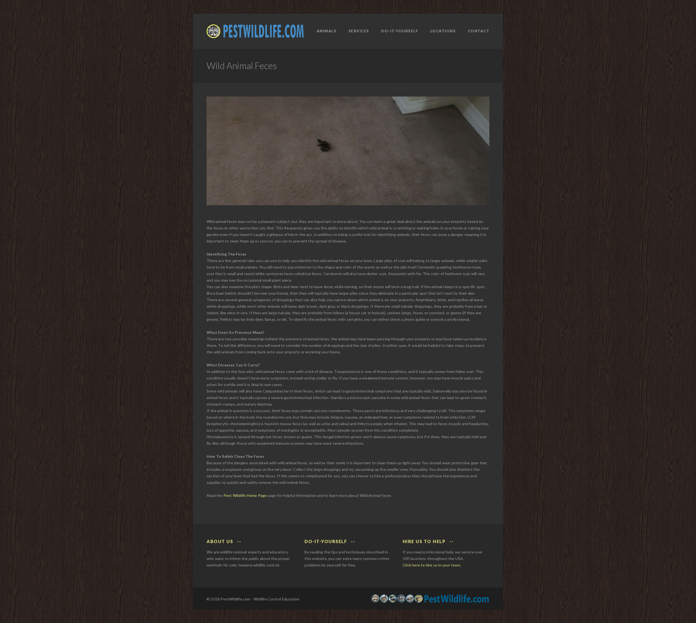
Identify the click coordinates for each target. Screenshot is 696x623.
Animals (327, 31)
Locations (443, 31)
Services (359, 31)
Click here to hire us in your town (431, 565)
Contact (479, 31)
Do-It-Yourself (399, 31)
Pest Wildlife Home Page (245, 495)
